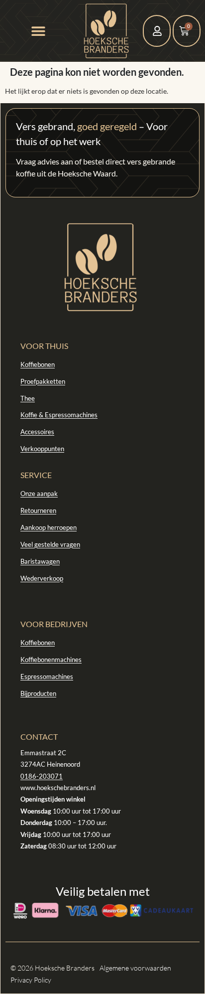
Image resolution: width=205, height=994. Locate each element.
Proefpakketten (42, 381)
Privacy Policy (30, 980)
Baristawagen (40, 561)
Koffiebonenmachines (51, 659)
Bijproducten (38, 693)
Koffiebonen (37, 364)
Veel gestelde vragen (50, 544)
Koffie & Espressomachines (59, 415)
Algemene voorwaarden (135, 968)
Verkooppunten (42, 449)
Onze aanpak (39, 493)
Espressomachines (46, 676)
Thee (27, 398)
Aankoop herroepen (48, 527)
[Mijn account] (157, 31)
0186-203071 (41, 776)
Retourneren (38, 510)
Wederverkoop (41, 578)
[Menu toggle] (38, 30)
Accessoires (37, 432)
